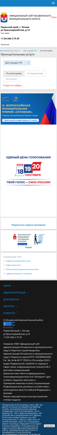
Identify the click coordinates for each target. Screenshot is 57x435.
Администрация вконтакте (18, 261)
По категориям (14, 73)
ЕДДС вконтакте (13, 265)
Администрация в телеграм (19, 273)
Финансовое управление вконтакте (22, 269)
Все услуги (11, 78)
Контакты (8, 327)
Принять (49, 425)
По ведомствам (35, 73)
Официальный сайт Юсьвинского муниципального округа (32, 17)
